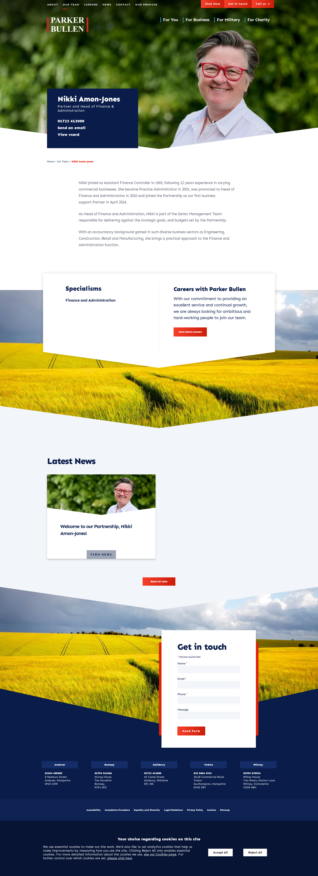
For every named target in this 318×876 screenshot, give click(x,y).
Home (50, 161)
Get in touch (238, 4)
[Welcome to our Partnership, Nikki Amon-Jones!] (101, 495)
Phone (181, 694)
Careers (91, 4)
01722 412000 (71, 121)
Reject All (255, 852)
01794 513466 (103, 773)
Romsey (109, 764)
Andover (59, 764)
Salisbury (159, 764)
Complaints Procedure (117, 809)
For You (170, 19)
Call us (263, 4)
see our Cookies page (160, 854)
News (107, 4)
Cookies (211, 809)
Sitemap (225, 809)
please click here (119, 858)
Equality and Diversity (147, 809)
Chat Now (212, 4)
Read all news (159, 581)
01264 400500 (53, 773)
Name (181, 663)
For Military (228, 19)
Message (182, 709)
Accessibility (93, 809)
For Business (197, 19)
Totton (208, 764)
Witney (258, 764)
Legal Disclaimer (173, 809)
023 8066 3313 (203, 773)
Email (180, 679)
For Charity (258, 19)
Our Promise (146, 4)
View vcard (68, 134)
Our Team (71, 4)
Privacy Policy (195, 809)
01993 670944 (252, 773)
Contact (123, 4)
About (52, 4)
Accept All (220, 852)
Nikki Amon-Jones (82, 161)
